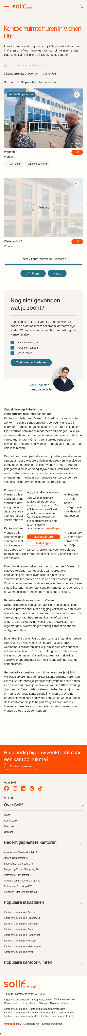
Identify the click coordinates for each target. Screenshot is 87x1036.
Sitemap (43, 1003)
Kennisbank (10, 820)
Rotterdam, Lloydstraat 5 (17, 874)
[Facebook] (7, 788)
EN (11, 797)
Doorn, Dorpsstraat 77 (16, 857)
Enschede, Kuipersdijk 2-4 (18, 863)
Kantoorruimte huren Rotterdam (21, 1016)
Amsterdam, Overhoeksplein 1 (20, 852)
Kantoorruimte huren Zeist (18, 951)
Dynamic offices (59, 1003)
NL (5, 797)
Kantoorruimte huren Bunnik (19, 912)
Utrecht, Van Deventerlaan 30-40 (22, 880)
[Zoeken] (81, 6)
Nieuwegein (30, 643)
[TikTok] (41, 788)
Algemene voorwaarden (17, 999)
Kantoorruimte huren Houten (20, 940)
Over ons (9, 826)
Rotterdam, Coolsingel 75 (18, 886)
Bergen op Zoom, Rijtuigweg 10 (21, 869)
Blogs (7, 814)
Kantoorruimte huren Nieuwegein (22, 946)
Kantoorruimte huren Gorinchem (22, 934)
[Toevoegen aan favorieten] (77, 95)
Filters (36, 273)
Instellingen (53, 528)
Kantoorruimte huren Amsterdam (47, 1008)
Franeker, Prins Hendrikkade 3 (20, 891)
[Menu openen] (6, 6)
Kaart (57, 273)
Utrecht (13, 643)
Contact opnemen (21, 766)
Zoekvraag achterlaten (31, 362)
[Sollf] (5, 65)
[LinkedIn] (24, 788)
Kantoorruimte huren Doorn (19, 929)
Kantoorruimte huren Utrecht (57, 1016)
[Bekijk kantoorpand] (77, 152)
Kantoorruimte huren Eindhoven (21, 1012)
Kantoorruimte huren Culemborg (22, 917)
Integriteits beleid (42, 999)
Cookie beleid (11, 1003)
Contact (8, 831)
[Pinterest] (33, 788)
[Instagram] (16, 788)
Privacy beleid (29, 1003)
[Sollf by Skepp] (22, 6)
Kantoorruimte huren (15, 1008)
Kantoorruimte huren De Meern (21, 923)
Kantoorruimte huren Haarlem (57, 1012)
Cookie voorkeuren (64, 999)
